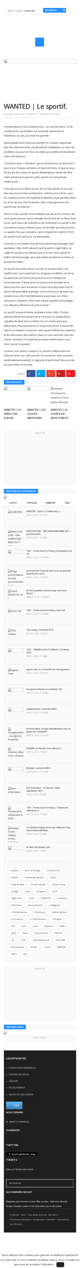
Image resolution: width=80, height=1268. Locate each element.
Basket (14, 877)
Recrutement (17, 1087)
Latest (13, 502)
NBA (62, 926)
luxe (24, 926)
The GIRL (60, 940)
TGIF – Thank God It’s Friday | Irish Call (45, 610)
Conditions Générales (22, 1068)
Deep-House (58, 884)
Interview (16, 905)
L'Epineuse (39, 912)
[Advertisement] (44, 47)
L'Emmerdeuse (19, 912)
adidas (14, 870)
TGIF (23, 940)
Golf (54, 891)
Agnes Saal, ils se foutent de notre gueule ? (48, 669)
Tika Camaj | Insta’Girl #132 (39, 629)
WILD (14, 954)
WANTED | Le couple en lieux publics (59, 414)
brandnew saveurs (34, 877)
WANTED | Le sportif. (35, 106)
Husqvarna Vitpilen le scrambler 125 (44, 689)
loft (13, 926)
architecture (53, 870)
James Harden (35, 905)
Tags (67, 502)
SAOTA (58, 933)
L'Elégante (55, 905)
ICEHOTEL (46, 898)
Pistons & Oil (41, 933)
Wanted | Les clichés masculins (36, 414)
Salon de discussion (21, 1094)
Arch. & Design (32, 870)
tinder (34, 947)
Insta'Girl (62, 898)
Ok (60, 1264)
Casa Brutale (17, 884)
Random (50, 502)
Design (14, 891)
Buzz (53, 877)
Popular (32, 502)
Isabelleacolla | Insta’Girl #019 (41, 709)
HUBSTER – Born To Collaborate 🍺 (43, 511)
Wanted (32, 114)
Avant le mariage (19, 1122)
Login (16, 1105)
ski (12, 940)
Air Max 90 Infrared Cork (38, 847)
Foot (27, 891)
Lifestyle (57, 919)
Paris (25, 933)
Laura (9, 114)
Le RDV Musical (38, 919)
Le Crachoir (17, 919)
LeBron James (59, 912)
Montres (49, 926)
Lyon (35, 926)
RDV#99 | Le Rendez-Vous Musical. (43, 748)
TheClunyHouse (41, 940)
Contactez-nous (19, 1074)
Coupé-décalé (38, 884)
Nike (13, 933)
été (25, 954)
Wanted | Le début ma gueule (12, 414)
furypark (41, 891)
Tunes (47, 947)
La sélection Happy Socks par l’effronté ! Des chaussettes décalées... (48, 829)
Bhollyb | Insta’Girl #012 (38, 768)
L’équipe (13, 1081)
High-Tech (16, 898)
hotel (31, 898)
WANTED (61, 947)
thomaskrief (17, 947)
